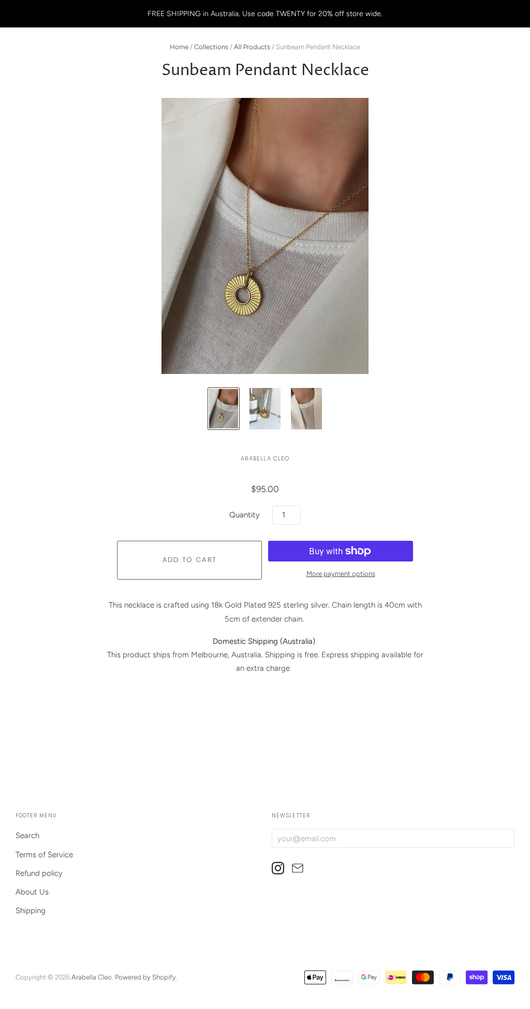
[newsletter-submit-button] (504, 837)
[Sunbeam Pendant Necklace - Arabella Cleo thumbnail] (223, 408)
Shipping (31, 910)
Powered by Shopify (145, 977)
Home (179, 47)
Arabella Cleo (265, 458)
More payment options (340, 574)
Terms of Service (44, 854)
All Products (252, 47)
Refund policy (39, 873)
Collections (211, 47)
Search (27, 835)
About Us (32, 892)
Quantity (244, 515)
